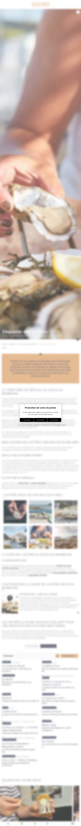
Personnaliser (40, 420)
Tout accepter (54, 420)
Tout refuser (26, 420)
